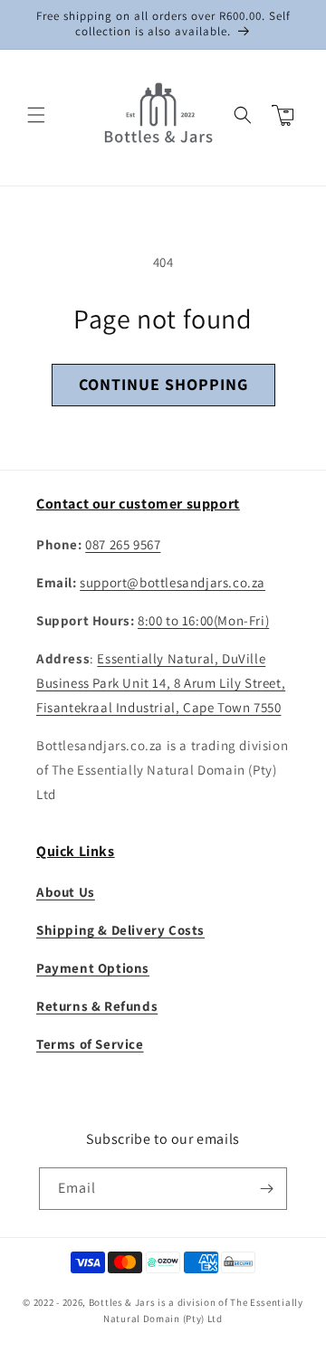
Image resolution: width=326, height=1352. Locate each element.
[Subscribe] (266, 1188)
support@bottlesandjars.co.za (172, 582)
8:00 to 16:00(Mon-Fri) (203, 620)
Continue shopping (163, 384)
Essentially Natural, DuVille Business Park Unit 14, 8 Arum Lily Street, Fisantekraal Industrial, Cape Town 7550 (160, 683)
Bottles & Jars (122, 1302)
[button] (36, 115)
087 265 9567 (122, 544)
